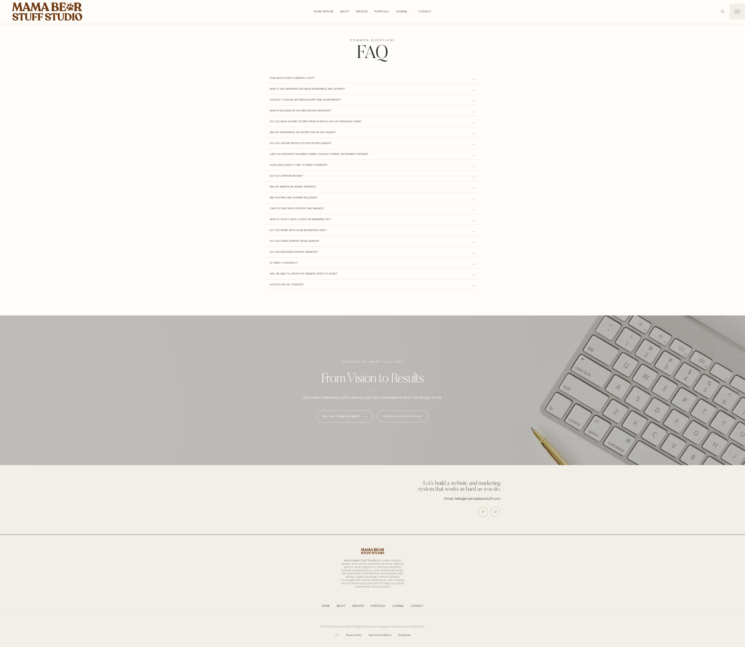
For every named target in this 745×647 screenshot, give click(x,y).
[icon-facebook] (483, 512)
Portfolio (381, 11)
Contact (424, 11)
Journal (401, 11)
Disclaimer (404, 635)
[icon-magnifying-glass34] (723, 11)
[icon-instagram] (496, 512)
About (344, 11)
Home (326, 606)
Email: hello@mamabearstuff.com (472, 498)
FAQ (337, 635)
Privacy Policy (354, 635)
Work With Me (323, 11)
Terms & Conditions (379, 635)
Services (362, 11)
